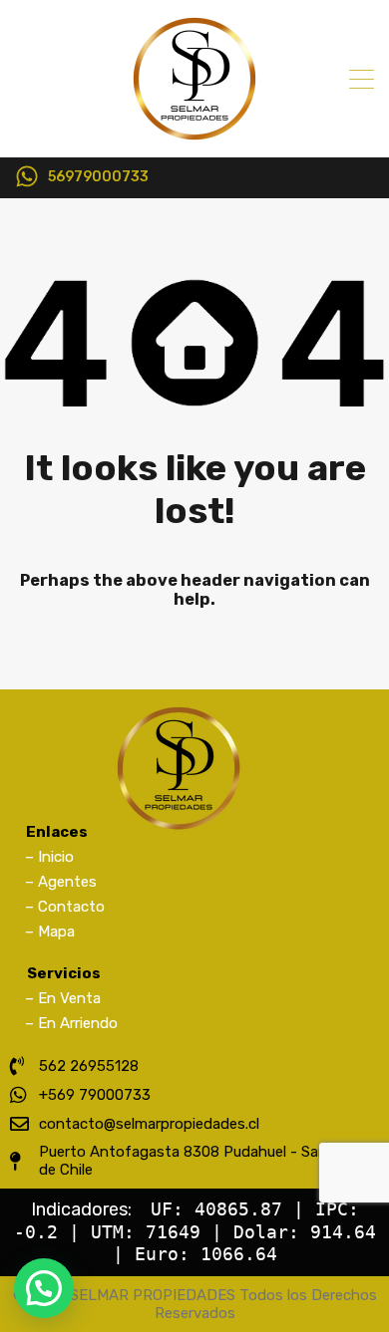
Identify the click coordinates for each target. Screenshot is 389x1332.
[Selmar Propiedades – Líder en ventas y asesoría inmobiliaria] (194, 133)
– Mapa (50, 931)
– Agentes (61, 882)
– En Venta (63, 998)
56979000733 (98, 177)
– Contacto (65, 907)
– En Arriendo (71, 1023)
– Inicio (49, 857)
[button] (44, 1288)
